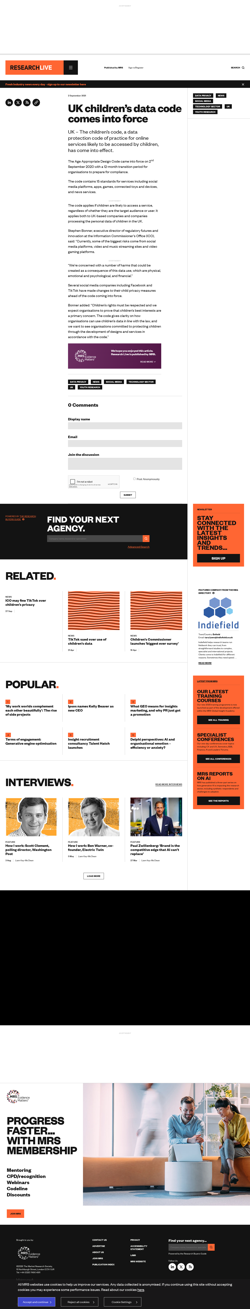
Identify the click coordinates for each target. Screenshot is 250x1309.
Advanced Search (138, 546)
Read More (147, 361)
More (168, 784)
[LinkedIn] (9, 105)
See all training (218, 719)
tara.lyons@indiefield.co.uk (219, 637)
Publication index (103, 1264)
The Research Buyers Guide (20, 518)
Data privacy (78, 381)
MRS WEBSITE (138, 1261)
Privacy (135, 1239)
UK (71, 387)
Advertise (98, 1246)
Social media (114, 381)
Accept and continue (35, 1302)
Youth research (90, 387)
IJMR (133, 1255)
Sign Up (218, 558)
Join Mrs (97, 1258)
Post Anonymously (148, 479)
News (96, 381)
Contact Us (99, 1239)
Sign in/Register (136, 67)
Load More (93, 876)
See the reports (219, 800)
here (140, 1289)
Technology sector (141, 381)
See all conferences (218, 758)
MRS (120, 67)
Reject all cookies (78, 1302)
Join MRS (15, 1213)
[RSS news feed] (27, 105)
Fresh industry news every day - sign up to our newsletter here (45, 84)
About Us (98, 1252)
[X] (18, 105)
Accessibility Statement (138, 1248)
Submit (128, 494)
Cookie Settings (121, 1302)
